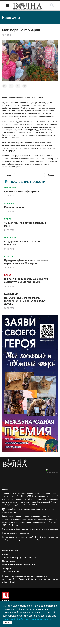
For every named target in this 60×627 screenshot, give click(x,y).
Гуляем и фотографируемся (21, 191)
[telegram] (25, 460)
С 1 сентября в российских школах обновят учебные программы (26, 280)
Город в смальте (14, 207)
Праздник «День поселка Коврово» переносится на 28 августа (26, 262)
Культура (9, 256)
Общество (10, 187)
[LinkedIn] (4, 86)
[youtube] (19, 460)
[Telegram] (24, 86)
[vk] (13, 460)
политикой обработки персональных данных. (28, 619)
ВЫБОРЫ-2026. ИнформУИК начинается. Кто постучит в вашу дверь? (25, 300)
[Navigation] (7, 5)
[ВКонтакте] (11, 86)
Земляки (9, 203)
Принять (7, 622)
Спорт (7, 219)
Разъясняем (11, 294)
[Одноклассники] (17, 86)
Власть (8, 275)
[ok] (8, 460)
